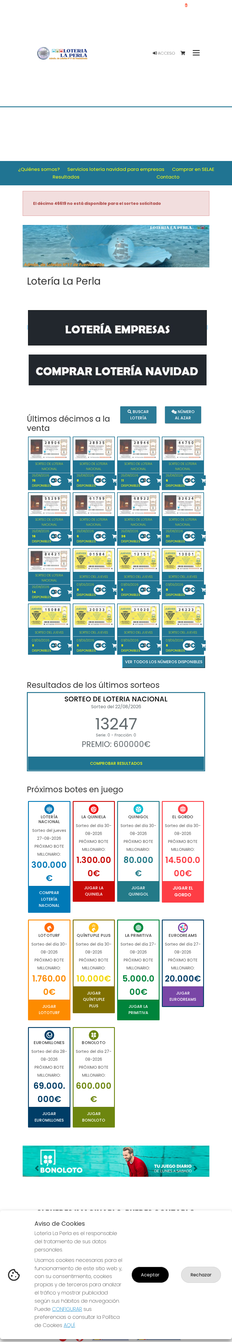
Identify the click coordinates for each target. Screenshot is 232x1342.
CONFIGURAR (67, 1309)
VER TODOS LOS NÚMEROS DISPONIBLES (163, 662)
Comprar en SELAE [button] (193, 169)
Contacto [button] (167, 176)
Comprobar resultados (116, 763)
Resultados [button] (66, 176)
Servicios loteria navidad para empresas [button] (115, 169)
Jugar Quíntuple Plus (94, 999)
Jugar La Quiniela (94, 891)
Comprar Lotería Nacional (49, 899)
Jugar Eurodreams (182, 996)
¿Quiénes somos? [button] (39, 169)
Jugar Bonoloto (93, 1117)
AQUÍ (69, 1325)
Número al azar (185, 414)
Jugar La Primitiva (138, 1009)
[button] (37, 1168)
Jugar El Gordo (183, 891)
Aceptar (150, 1275)
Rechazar (201, 1275)
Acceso (166, 53)
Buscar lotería (139, 414)
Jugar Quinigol (138, 891)
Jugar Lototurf (49, 1009)
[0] (185, 53)
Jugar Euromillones (49, 1117)
